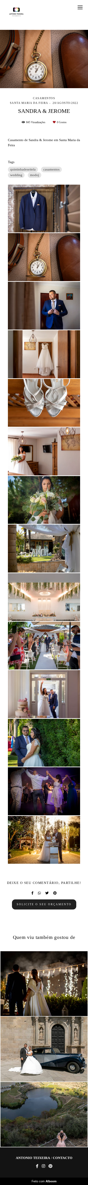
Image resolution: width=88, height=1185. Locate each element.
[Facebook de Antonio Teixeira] (37, 1166)
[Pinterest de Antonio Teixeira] (50, 1166)
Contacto (62, 1158)
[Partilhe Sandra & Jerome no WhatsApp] (39, 893)
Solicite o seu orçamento (44, 904)
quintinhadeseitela (23, 169)
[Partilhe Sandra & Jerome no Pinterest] (55, 893)
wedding (16, 175)
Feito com (44, 1181)
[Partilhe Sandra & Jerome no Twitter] (47, 893)
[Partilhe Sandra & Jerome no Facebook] (32, 893)
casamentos (51, 169)
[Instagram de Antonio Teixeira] (43, 1166)
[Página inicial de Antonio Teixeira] (16, 12)
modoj (34, 175)
